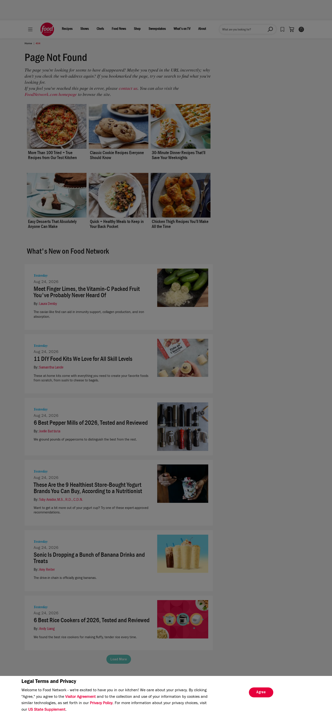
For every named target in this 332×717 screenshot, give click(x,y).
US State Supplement (46, 710)
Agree (261, 693)
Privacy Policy (101, 703)
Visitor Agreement (80, 697)
